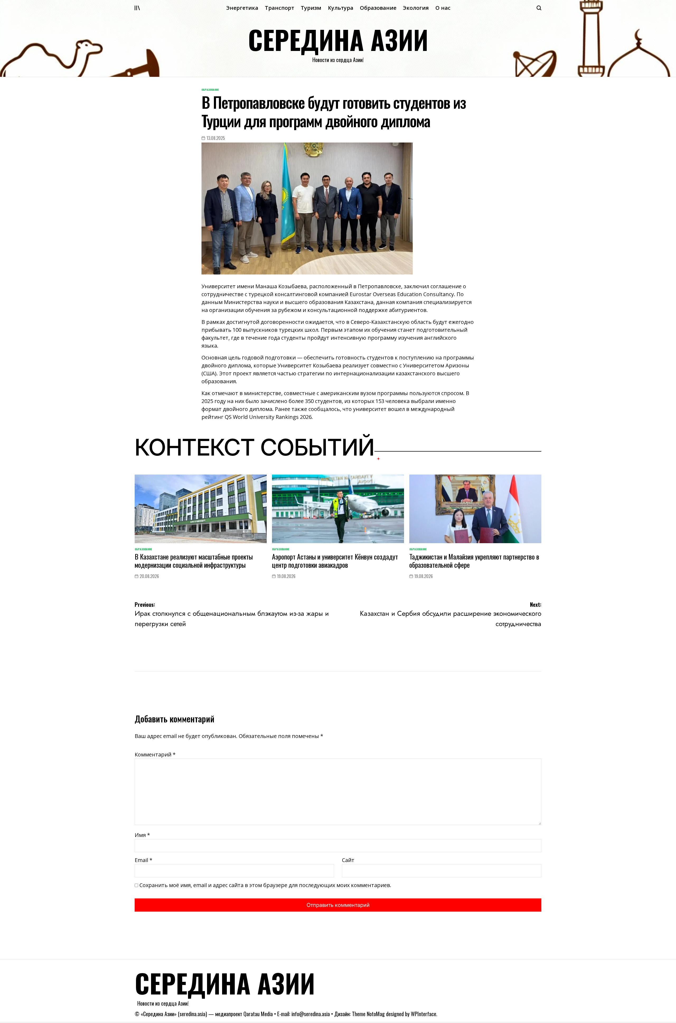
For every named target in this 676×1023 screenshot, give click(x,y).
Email (143, 860)
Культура (340, 7)
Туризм (311, 7)
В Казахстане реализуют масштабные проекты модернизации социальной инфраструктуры (194, 560)
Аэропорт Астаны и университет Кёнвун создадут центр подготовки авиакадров (335, 560)
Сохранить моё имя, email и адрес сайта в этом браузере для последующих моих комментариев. (265, 885)
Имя (142, 835)
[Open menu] (137, 8)
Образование (378, 7)
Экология (416, 7)
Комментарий (155, 754)
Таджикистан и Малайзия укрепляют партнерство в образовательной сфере (474, 560)
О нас (442, 7)
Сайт (348, 860)
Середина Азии (338, 39)
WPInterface (423, 1014)
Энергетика (242, 7)
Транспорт (279, 7)
